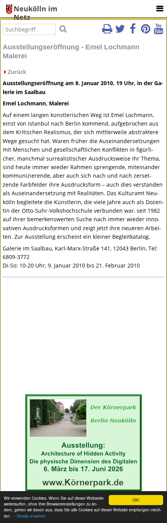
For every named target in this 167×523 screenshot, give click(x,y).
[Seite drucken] (107, 31)
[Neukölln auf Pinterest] (145, 31)
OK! (135, 500)
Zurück (17, 71)
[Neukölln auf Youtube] (158, 31)
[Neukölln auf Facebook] (133, 31)
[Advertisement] (83, 337)
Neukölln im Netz (35, 9)
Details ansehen (31, 516)
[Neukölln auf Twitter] (120, 31)
